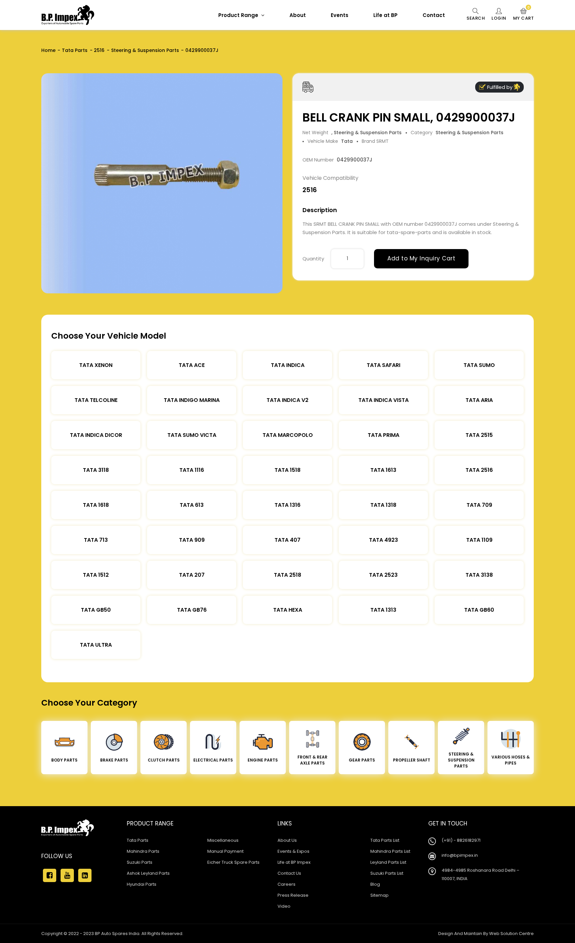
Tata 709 (479, 505)
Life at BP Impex (294, 862)
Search (476, 18)
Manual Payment (225, 851)
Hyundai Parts (141, 884)
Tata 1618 (96, 505)
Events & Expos (293, 851)
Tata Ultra (96, 645)
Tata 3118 (96, 470)
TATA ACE (192, 365)
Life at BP (385, 15)
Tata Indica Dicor (96, 435)
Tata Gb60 (479, 610)
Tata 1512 (96, 575)
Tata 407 (287, 540)
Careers (286, 884)
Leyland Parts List (388, 862)
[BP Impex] (68, 15)
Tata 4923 (383, 540)
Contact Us (289, 873)
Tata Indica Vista (383, 400)
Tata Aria (479, 400)
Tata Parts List (384, 840)
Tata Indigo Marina (192, 400)
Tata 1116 (191, 470)
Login (498, 18)
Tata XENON (95, 365)
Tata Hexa (287, 610)
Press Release (293, 895)
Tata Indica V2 (287, 400)
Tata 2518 (287, 575)
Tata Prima (383, 435)
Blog (375, 884)
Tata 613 (192, 505)
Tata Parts (75, 50)
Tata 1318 (383, 505)
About (297, 15)
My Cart (523, 14)
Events (339, 15)
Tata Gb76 (192, 610)
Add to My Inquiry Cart (421, 258)
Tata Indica (287, 365)
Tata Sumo (479, 365)
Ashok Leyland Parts (148, 873)
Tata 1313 (383, 610)
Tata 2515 (479, 435)
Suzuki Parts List (386, 873)
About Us (287, 840)
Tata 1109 (479, 540)
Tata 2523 (383, 575)
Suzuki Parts (139, 862)
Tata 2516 (479, 470)
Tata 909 (192, 540)
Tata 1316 (287, 505)
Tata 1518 (287, 470)
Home (48, 50)
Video (284, 906)
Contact (434, 15)
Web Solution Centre (511, 933)
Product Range (239, 15)
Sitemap (379, 895)
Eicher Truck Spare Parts (233, 862)
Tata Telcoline (96, 400)
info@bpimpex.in (460, 855)
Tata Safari (383, 365)
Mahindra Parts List (390, 851)
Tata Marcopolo (288, 435)
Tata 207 (192, 575)
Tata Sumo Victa (191, 435)
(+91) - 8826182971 (461, 840)
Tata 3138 (479, 575)
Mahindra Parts (143, 851)
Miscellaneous (223, 840)
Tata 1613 (383, 470)
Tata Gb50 (96, 610)
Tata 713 (96, 540)
